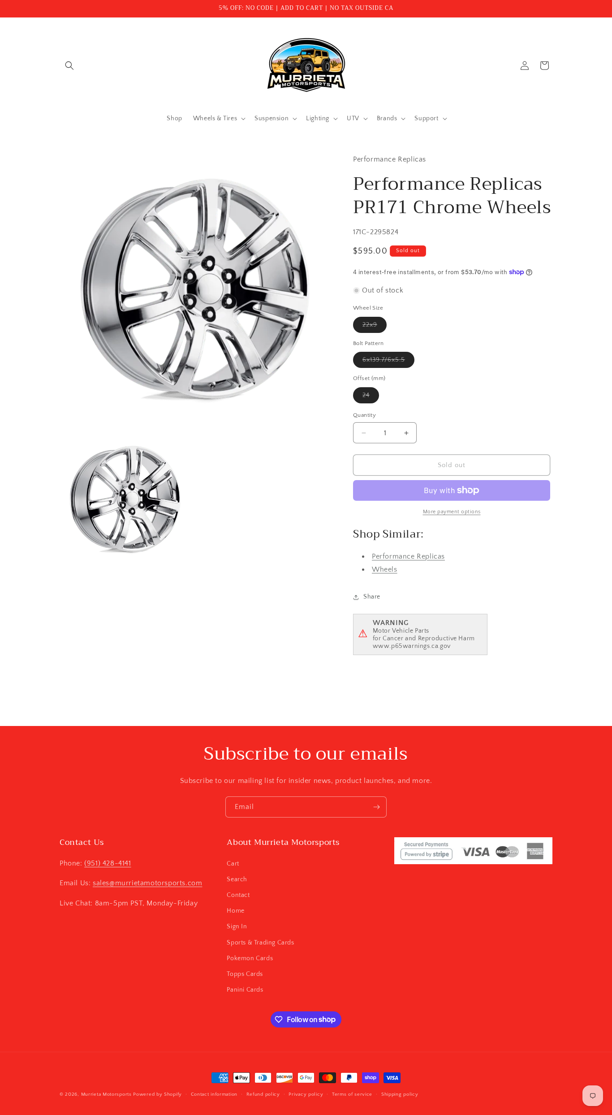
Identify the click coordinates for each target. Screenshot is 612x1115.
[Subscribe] (376, 807)
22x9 (374, 327)
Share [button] (371, 596)
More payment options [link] (452, 512)
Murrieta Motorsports (106, 1094)
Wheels (384, 569)
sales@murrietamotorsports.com (147, 883)
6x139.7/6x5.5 (388, 362)
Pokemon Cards (250, 958)
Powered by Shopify (157, 1094)
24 (370, 397)
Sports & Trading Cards (260, 942)
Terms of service (352, 1094)
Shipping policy (399, 1094)
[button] (69, 65)
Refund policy (263, 1094)
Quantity (364, 415)
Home (235, 910)
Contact (238, 894)
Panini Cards (245, 989)
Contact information (214, 1094)
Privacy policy (306, 1094)
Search (237, 879)
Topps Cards (245, 973)
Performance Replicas (408, 556)
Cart (233, 863)
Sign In (237, 926)
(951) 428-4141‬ (107, 863)
